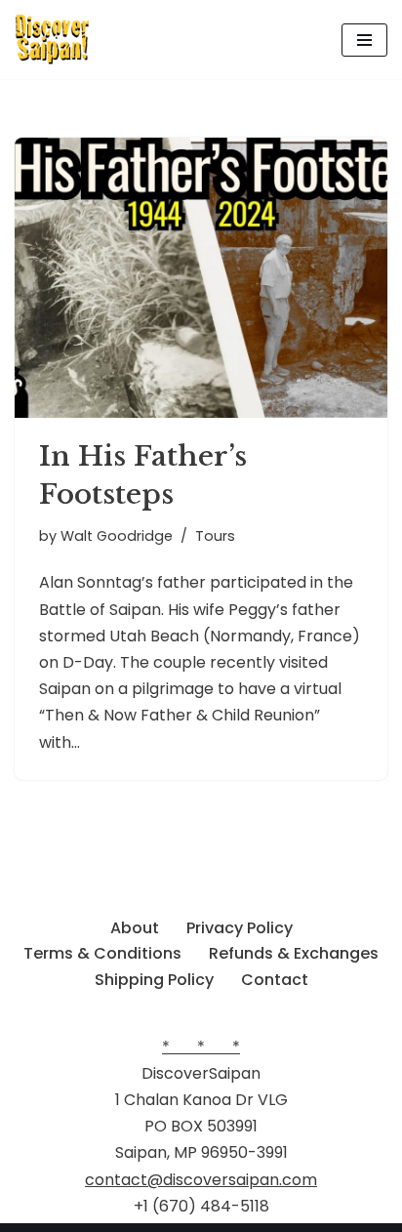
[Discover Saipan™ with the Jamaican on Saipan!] (52, 39)
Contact (274, 979)
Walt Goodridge (116, 536)
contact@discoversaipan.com (201, 1180)
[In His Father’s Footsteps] (201, 278)
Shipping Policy (154, 979)
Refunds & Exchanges (294, 953)
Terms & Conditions (102, 953)
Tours (215, 536)
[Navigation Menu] (364, 40)
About (134, 928)
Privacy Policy (239, 928)
